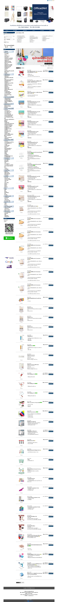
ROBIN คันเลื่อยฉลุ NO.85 (31, 374)
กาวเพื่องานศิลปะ (19, 38)
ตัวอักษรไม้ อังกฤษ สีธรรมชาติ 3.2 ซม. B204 (33, 111)
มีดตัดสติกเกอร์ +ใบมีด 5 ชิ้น (31, 421)
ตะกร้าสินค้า (42, 30)
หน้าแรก (7, 30)
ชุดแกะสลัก (19, 39)
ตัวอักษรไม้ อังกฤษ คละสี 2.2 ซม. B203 (32, 121)
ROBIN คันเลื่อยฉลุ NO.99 (31, 383)
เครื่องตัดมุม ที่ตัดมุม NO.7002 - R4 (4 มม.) (33, 554)
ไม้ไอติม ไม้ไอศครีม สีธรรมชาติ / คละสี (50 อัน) (34, 298)
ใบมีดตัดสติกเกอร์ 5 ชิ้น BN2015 (32, 431)
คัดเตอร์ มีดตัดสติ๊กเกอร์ (33, 38)
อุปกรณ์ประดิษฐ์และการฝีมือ (20, 32)
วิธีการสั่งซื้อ (15, 30)
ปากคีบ (31, 39)
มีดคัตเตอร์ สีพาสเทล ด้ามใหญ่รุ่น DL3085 (33, 450)
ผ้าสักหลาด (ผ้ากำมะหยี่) (33, 37)
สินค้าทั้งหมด (25, 30)
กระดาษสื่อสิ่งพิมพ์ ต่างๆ (20, 37)
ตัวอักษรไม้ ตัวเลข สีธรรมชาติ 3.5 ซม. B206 (33, 176)
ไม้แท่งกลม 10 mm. (30, 307)
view (21, 76)
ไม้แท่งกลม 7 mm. (30, 317)
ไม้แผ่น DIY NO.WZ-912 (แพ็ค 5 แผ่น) (33, 364)
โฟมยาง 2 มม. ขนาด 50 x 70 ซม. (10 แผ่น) (33, 402)
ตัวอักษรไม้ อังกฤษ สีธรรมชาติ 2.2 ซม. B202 (33, 101)
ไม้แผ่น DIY (31, 40)
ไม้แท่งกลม (19, 40)
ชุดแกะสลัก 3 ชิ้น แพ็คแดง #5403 (32, 516)
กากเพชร (43, 37)
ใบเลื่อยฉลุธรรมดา (30, 345)
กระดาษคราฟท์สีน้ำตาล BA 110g (32, 206)
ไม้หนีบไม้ (43, 39)
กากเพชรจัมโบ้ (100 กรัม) (31, 478)
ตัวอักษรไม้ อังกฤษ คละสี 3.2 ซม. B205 (32, 131)
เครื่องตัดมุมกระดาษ (45, 38)
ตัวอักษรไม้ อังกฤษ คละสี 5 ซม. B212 (32, 142)
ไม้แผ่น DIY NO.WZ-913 (31, 355)
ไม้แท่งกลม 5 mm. (30, 326)
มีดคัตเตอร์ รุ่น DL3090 (30, 440)
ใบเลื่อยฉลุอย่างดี (29, 336)
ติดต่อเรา (50, 30)
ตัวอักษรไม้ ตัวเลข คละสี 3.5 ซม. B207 (32, 186)
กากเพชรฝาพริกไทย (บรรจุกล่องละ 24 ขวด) (33, 497)
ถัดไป (23, 582)
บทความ (33, 30)
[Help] (8, 42)
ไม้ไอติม (43, 40)
